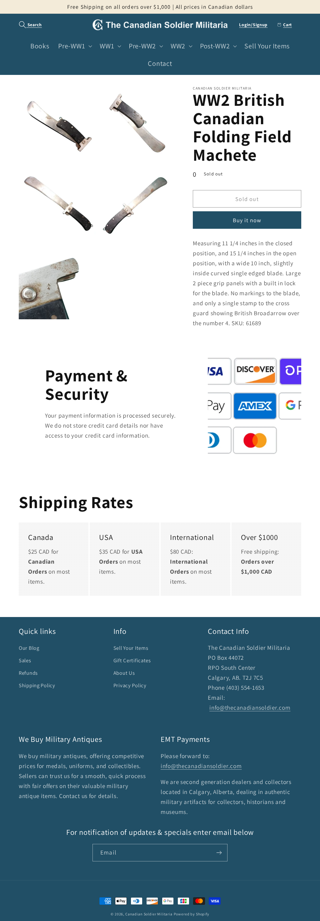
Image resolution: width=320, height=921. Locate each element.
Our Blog (29, 647)
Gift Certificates (132, 660)
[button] (27, 25)
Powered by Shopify (191, 914)
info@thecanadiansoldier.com (249, 707)
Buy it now (247, 220)
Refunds (28, 672)
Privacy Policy (130, 685)
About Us (124, 672)
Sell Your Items (130, 647)
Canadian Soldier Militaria (148, 914)
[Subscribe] (219, 852)
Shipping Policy (37, 685)
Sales (25, 660)
